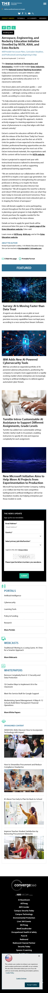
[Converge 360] (24, 885)
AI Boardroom (24, 900)
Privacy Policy (23, 550)
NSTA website (38, 154)
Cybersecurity (9, 602)
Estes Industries (37, 66)
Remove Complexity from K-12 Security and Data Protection (22, 676)
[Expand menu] (45, 4)
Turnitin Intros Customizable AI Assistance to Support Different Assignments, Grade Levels (23, 422)
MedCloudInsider (24, 928)
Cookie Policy (10, 973)
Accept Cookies (32, 985)
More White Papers (12, 712)
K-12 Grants (32, 18)
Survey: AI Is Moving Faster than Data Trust (23, 307)
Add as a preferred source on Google (14, 9)
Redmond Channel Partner (24, 943)
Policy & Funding (11, 616)
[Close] (39, 956)
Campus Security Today (24, 910)
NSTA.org (18, 234)
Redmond (24, 939)
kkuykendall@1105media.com (30, 248)
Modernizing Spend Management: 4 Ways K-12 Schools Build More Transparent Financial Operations (23, 702)
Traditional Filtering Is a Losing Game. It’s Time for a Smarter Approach (23, 648)
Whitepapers (13, 670)
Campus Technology (24, 914)
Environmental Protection (24, 917)
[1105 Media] (24, 894)
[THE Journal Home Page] (12, 4)
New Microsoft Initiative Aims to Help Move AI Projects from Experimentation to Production (23, 479)
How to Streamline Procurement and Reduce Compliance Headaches (23, 765)
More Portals (9, 630)
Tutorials (21, 18)
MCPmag (24, 925)
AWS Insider (24, 907)
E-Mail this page (11, 259)
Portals (10, 591)
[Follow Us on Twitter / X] (26, 13)
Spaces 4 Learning (24, 950)
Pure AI (24, 935)
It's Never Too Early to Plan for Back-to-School (23, 799)
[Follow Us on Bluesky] (19, 13)
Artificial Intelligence (12, 595)
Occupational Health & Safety (24, 932)
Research (42, 18)
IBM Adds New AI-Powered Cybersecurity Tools (20, 361)
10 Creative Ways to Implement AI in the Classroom (20, 685)
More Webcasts (10, 657)
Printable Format (28, 259)
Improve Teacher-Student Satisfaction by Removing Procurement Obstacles (21, 832)
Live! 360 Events (24, 921)
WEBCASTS (11, 643)
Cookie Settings (21, 978)
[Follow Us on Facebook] (23, 13)
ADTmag (24, 903)
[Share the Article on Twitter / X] (13, 27)
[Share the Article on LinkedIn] (8, 27)
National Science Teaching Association (25, 69)
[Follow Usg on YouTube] (29, 13)
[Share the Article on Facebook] (3, 27)
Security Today (24, 946)
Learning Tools (10, 609)
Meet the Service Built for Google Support (21, 693)
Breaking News (8, 32)
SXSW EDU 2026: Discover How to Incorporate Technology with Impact (23, 731)
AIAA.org (26, 234)
